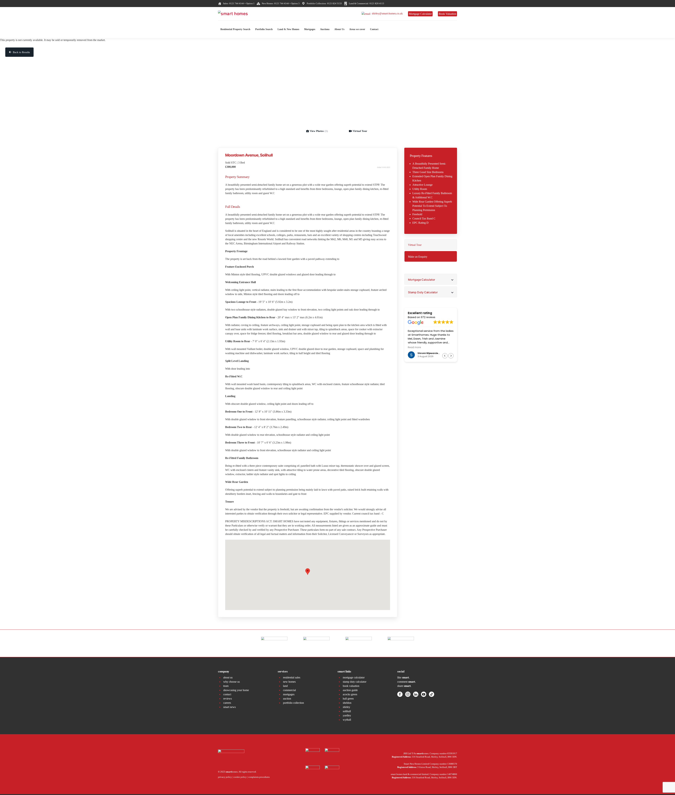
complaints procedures (259, 777)
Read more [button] (414, 347)
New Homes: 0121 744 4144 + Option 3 (280, 3)
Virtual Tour (360, 131)
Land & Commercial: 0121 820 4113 (366, 3)
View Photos (319, 131)
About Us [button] (339, 29)
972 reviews (428, 317)
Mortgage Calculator (420, 13)
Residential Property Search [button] (235, 29)
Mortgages (309, 29)
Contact (374, 29)
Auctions (324, 29)
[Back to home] (244, 14)
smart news (229, 706)
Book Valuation (447, 13)
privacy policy (225, 777)
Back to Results (21, 52)
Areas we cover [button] (357, 29)
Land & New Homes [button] (288, 29)
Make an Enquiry (417, 256)
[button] (451, 355)
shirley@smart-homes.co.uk (386, 13)
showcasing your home (236, 690)
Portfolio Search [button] (264, 29)
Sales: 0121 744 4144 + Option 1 (238, 3)
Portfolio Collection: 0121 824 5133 (324, 3)
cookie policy (240, 777)
